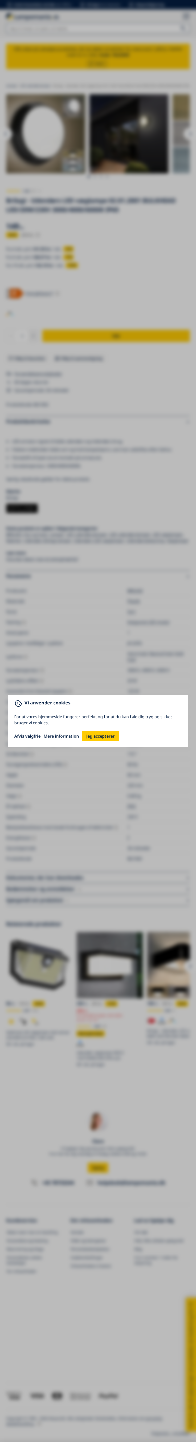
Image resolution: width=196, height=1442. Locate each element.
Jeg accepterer (100, 736)
